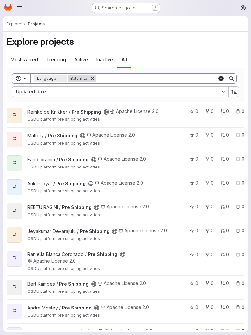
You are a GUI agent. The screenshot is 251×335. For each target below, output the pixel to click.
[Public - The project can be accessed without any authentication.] (106, 112)
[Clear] (221, 78)
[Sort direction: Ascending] (234, 91)
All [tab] (124, 59)
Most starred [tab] (24, 59)
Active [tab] (81, 59)
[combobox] (120, 91)
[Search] (231, 78)
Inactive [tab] (104, 59)
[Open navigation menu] (19, 8)
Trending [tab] (56, 59)
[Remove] (92, 78)
